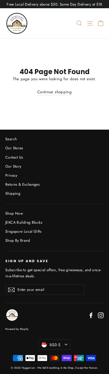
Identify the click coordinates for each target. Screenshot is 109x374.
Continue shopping (54, 92)
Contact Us (14, 157)
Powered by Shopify (17, 329)
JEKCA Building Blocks (23, 222)
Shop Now (14, 213)
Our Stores (14, 148)
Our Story (13, 166)
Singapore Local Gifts (23, 231)
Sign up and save (26, 261)
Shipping (12, 193)
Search (11, 139)
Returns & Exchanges (22, 184)
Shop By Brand (17, 240)
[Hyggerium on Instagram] (101, 315)
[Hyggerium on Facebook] (91, 315)
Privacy (11, 175)
